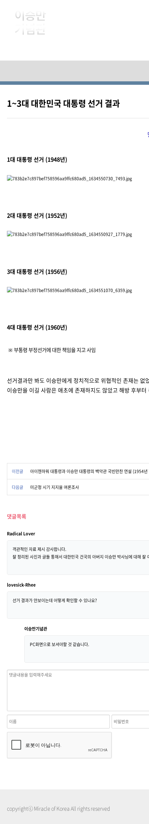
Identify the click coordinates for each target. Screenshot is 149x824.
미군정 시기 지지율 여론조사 (54, 487)
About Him (104, 17)
